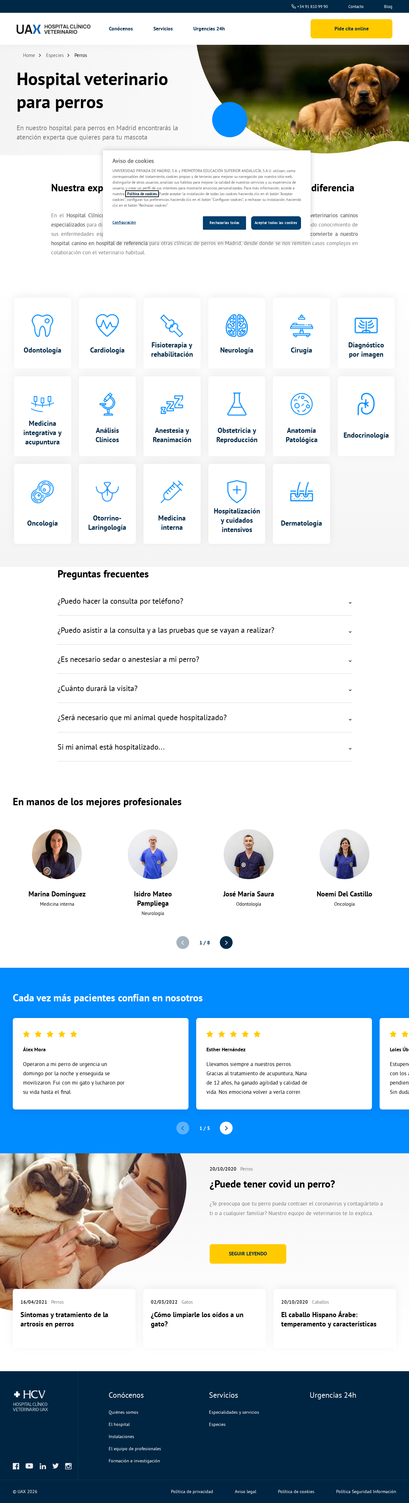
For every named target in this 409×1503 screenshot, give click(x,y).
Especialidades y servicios (234, 1412)
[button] (226, 942)
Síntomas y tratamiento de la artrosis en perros (64, 1319)
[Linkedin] (43, 1466)
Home (29, 55)
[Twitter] (55, 1466)
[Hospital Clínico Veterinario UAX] (53, 29)
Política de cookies (296, 1491)
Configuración (124, 222)
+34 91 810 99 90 (312, 6)
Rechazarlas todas (225, 222)
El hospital (119, 1424)
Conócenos (121, 29)
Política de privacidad (192, 1491)
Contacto (356, 6)
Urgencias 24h (209, 28)
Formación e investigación (134, 1461)
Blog (388, 6)
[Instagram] (68, 1466)
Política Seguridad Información (366, 1491)
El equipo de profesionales (135, 1448)
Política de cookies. (142, 193)
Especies (55, 55)
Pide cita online (352, 28)
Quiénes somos (123, 1412)
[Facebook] (16, 1466)
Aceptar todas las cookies (276, 222)
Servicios (163, 29)
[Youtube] (29, 1466)
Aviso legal (245, 1491)
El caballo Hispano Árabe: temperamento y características (328, 1319)
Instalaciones (121, 1436)
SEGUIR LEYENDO (248, 1253)
